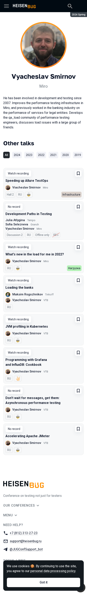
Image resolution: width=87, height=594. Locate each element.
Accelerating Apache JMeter (27, 436)
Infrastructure (71, 194)
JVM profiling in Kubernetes (26, 326)
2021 (53, 155)
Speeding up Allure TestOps (26, 181)
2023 (29, 155)
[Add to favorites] (78, 173)
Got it (44, 582)
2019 (77, 155)
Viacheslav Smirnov (26, 187)
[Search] (70, 6)
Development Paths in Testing (28, 214)
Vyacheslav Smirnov (19, 228)
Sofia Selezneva (16, 224)
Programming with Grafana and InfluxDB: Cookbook (26, 362)
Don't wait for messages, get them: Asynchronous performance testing (32, 400)
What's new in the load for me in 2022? (34, 254)
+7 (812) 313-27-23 (24, 533)
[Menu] (6, 6)
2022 (41, 155)
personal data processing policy (52, 571)
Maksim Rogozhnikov (27, 294)
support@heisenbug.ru (25, 541)
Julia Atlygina (15, 220)
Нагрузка (74, 268)
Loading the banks (19, 287)
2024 (17, 155)
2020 (65, 155)
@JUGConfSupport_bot (26, 549)
